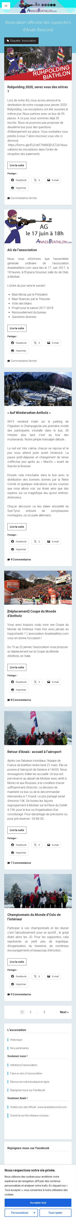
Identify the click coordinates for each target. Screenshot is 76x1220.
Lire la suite (18, 166)
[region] (38, 1192)
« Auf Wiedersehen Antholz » (38, 389)
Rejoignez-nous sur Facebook (27, 1090)
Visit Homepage (38, 6)
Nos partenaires (19, 1048)
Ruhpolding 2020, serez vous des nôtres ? (38, 63)
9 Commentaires (21, 559)
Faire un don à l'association (26, 1073)
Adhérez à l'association (23, 1065)
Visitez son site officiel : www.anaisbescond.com (38, 1107)
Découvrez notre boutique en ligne (29, 1081)
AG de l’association (38, 226)
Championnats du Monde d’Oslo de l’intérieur (38, 891)
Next (63, 1012)
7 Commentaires (21, 862)
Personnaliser (20, 1212)
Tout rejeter (55, 1212)
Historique (16, 1039)
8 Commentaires (21, 699)
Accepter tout (38, 1202)
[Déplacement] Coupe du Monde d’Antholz (38, 588)
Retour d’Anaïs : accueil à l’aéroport (38, 728)
